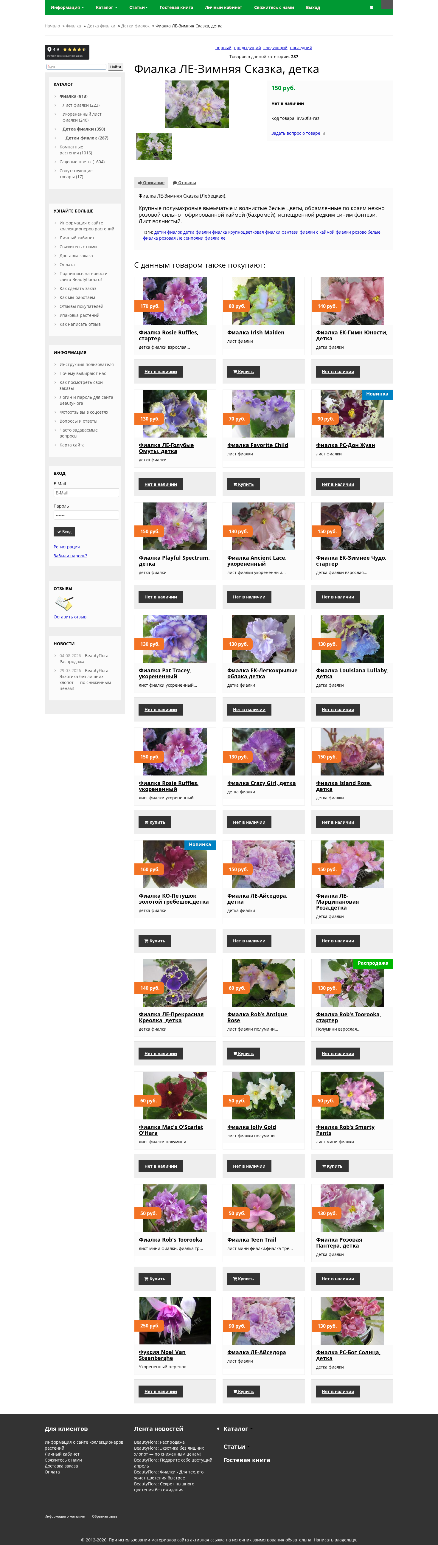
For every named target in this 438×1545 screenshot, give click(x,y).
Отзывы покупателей (81, 306)
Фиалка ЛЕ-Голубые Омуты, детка (166, 447)
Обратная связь (104, 1516)
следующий (275, 47)
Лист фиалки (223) (81, 105)
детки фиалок (168, 232)
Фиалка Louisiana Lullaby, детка (352, 673)
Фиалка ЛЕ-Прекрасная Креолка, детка (171, 1017)
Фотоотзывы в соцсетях (84, 412)
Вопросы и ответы (78, 421)
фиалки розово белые (358, 232)
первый (223, 47)
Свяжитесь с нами (78, 246)
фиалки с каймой (317, 232)
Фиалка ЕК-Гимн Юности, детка (352, 335)
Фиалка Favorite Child (257, 445)
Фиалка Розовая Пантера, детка (339, 1242)
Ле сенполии (190, 238)
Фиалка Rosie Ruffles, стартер (168, 335)
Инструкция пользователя (87, 364)
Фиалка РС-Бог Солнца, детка (348, 1355)
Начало (52, 26)
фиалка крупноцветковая (238, 232)
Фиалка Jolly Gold (251, 1126)
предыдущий (247, 47)
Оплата (67, 264)
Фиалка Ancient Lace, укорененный (257, 560)
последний (301, 47)
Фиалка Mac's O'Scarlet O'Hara (171, 1129)
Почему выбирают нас (83, 373)
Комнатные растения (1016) (76, 150)
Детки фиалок (135, 26)
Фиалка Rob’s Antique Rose (257, 1017)
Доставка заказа (76, 255)
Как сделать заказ (78, 288)
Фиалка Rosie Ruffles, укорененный (168, 785)
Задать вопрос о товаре (295, 133)
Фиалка (73, 26)
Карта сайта (72, 445)
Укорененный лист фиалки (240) (82, 117)
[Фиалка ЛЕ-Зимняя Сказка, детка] (197, 104)
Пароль (61, 506)
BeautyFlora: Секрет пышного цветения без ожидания (164, 1487)
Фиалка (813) (74, 96)
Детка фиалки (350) (84, 129)
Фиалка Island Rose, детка (344, 785)
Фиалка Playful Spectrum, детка (174, 560)
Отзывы (186, 182)
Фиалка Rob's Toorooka (170, 1239)
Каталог (105, 7)
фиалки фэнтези (282, 232)
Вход (66, 531)
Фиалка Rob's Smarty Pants (345, 1129)
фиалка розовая (159, 238)
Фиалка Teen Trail (252, 1239)
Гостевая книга (246, 1460)
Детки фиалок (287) (87, 138)
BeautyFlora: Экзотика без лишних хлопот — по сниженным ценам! (85, 679)
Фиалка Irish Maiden (256, 332)
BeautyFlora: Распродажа (159, 1442)
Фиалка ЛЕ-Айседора (256, 1352)
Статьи (137, 7)
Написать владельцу (335, 1540)
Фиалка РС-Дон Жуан (345, 445)
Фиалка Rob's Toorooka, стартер (348, 1017)
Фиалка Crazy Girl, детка (261, 783)
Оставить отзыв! (71, 617)
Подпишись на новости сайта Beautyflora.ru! (84, 276)
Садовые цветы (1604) (82, 162)
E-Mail (60, 483)
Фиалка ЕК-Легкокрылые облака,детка (262, 673)
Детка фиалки (101, 26)
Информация (66, 7)
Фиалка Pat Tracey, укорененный (165, 673)
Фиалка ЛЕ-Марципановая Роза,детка (337, 901)
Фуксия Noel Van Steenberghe (162, 1354)
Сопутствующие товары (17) (76, 173)
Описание (153, 182)
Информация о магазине (65, 1516)
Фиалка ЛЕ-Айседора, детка (257, 898)
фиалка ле (215, 238)
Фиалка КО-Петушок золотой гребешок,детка (174, 898)
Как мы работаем (77, 297)
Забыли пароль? (70, 556)
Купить (245, 371)
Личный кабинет (77, 238)
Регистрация (67, 547)
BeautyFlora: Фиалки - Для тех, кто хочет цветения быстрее (169, 1475)
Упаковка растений (80, 315)
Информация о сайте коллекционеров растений (87, 226)
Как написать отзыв (80, 324)
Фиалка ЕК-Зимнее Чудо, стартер (351, 560)
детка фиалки (197, 232)
